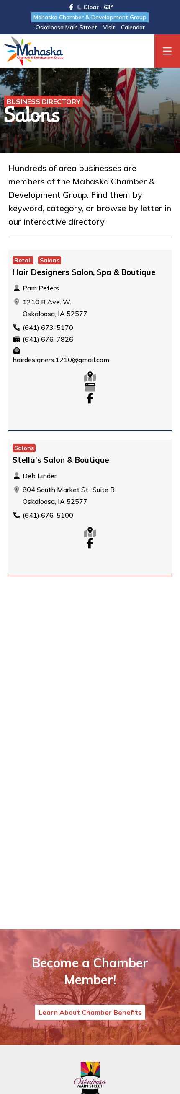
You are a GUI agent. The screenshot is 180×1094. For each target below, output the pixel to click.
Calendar (133, 27)
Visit (109, 27)
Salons (49, 260)
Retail (23, 260)
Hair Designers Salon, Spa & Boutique (84, 272)
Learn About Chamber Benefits (90, 1012)
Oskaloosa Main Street (66, 27)
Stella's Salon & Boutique (61, 460)
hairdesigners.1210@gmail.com (61, 359)
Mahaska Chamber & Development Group (90, 17)
